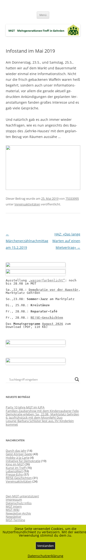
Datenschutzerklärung (45, 556)
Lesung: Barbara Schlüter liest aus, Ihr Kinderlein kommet (40, 422)
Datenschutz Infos (19, 503)
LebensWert (14, 471)
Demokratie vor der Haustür (53, 289)
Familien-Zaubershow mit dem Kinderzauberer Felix (42, 411)
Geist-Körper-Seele (19, 454)
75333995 (72, 198)
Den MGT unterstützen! (22, 496)
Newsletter (13, 516)
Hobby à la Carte (17, 457)
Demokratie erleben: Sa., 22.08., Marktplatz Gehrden (42, 414)
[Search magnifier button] (77, 379)
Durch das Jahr (16, 450)
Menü (43, 15)
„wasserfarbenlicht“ (47, 280)
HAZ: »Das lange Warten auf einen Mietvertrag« (66, 241)
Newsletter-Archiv (18, 513)
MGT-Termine (15, 520)
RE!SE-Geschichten (47, 317)
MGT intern (14, 506)
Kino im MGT (15, 464)
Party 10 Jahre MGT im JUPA (25, 407)
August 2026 (52, 324)
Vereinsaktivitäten (27, 204)
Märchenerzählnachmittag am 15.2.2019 (27, 241)
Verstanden (45, 546)
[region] (43, 167)
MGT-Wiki (12, 510)
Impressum (14, 499)
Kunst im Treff (16, 468)
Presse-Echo (14, 474)
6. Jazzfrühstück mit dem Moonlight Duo (34, 417)
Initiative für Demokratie (23, 461)
